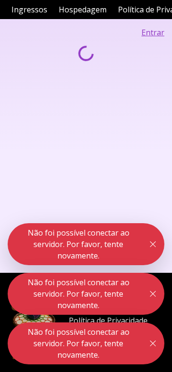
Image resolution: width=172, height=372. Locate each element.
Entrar (152, 32)
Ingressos (29, 9)
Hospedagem (83, 9)
